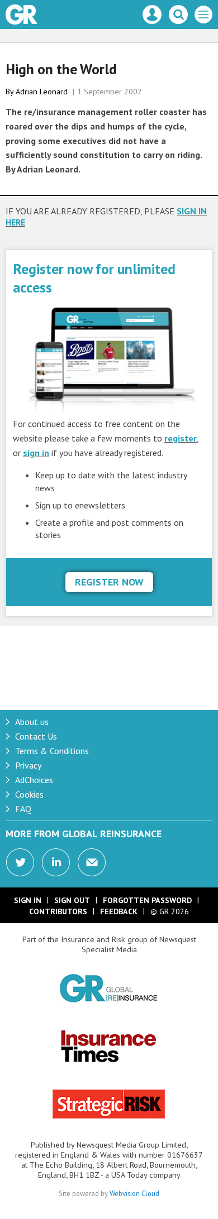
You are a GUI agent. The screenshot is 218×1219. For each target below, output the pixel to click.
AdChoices (34, 779)
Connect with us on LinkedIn (55, 862)
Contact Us (36, 736)
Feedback (119, 911)
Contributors (58, 911)
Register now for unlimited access (94, 278)
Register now (109, 581)
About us (32, 721)
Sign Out (72, 900)
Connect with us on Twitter (20, 862)
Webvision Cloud (134, 1193)
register (180, 438)
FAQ (23, 808)
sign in (36, 452)
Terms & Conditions (52, 750)
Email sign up (91, 862)
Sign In (27, 900)
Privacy (28, 765)
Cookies (29, 794)
